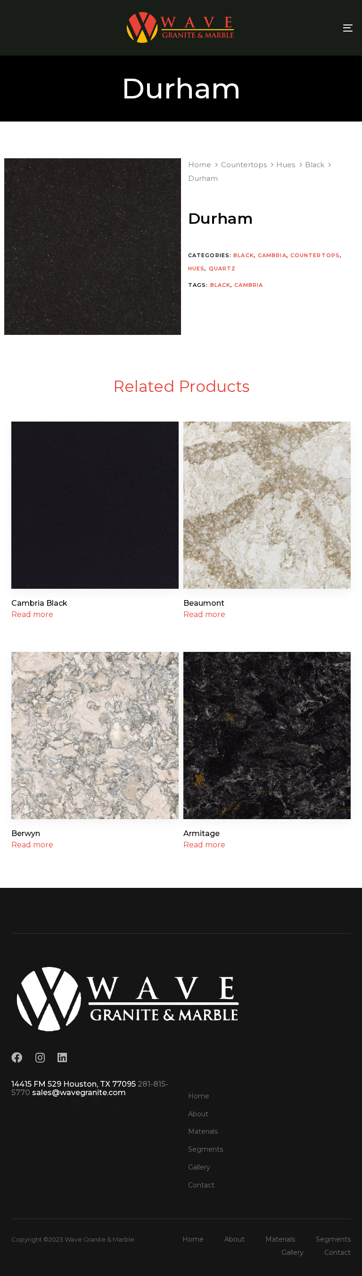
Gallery (199, 1167)
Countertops (244, 165)
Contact (201, 1185)
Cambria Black (39, 603)
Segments (205, 1149)
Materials (203, 1131)
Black (314, 165)
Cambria (272, 255)
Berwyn (25, 833)
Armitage (201, 833)
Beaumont (203, 603)
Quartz (222, 268)
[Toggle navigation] (295, 28)
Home (199, 165)
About (198, 1114)
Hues (285, 165)
